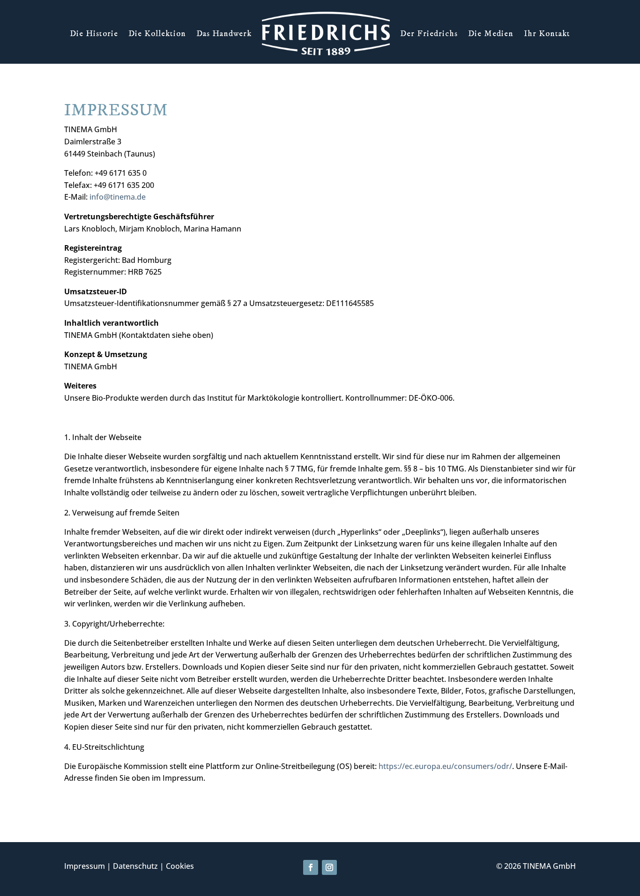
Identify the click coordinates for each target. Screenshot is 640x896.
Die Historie (94, 34)
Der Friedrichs (429, 34)
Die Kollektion (157, 34)
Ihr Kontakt (547, 34)
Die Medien (490, 34)
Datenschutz (135, 866)
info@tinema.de (117, 197)
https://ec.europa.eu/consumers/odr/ (445, 766)
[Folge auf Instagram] (329, 867)
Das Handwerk (224, 34)
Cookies (180, 866)
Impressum (84, 866)
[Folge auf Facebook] (310, 867)
